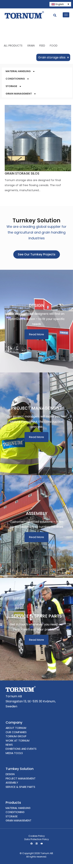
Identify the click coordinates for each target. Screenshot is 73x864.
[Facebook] (31, 843)
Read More (36, 334)
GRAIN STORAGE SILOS (22, 173)
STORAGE (11, 86)
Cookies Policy (36, 835)
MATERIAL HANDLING (18, 71)
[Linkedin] (36, 843)
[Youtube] (41, 843)
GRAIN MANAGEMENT (19, 93)
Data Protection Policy (36, 839)
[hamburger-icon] (66, 14)
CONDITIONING (15, 78)
